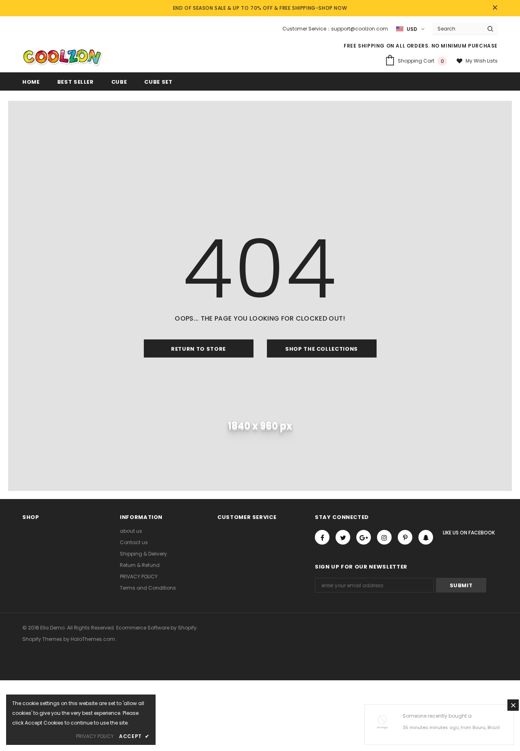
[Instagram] (384, 537)
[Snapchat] (425, 537)
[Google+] (363, 537)
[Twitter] (343, 537)
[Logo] (62, 57)
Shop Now (332, 7)
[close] (495, 8)
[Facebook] (322, 537)
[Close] (513, 705)
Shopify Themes (42, 639)
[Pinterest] (405, 537)
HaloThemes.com (93, 639)
